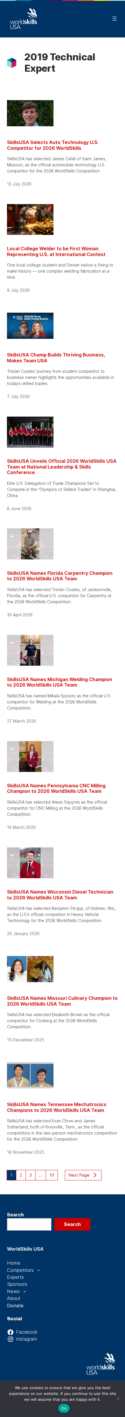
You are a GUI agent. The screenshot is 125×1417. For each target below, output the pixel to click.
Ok (64, 1408)
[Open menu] (114, 18)
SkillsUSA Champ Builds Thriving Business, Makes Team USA (56, 357)
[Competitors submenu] (38, 1270)
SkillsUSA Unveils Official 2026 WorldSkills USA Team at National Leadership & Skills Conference (62, 466)
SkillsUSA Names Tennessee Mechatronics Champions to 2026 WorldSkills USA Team (56, 1107)
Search (15, 1215)
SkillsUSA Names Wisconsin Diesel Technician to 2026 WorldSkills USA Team (60, 895)
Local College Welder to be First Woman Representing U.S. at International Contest (56, 251)
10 (51, 1175)
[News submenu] (24, 1291)
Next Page (79, 1175)
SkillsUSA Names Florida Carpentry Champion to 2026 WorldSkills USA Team (59, 576)
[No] (118, 1399)
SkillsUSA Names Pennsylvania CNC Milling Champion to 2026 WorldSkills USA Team (56, 788)
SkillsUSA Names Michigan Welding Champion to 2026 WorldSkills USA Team (59, 682)
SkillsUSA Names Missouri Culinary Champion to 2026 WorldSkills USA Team (62, 1001)
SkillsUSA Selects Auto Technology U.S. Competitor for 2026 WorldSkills (53, 145)
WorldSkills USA (25, 1249)
